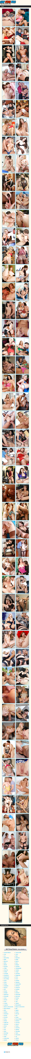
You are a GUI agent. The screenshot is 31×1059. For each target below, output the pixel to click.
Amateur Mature (7, 952)
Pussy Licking (18, 1019)
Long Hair (6, 1005)
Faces (17, 978)
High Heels (6, 994)
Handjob (5, 992)
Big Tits (17, 961)
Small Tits (18, 1027)
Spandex (17, 1029)
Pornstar (6, 1017)
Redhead (17, 1020)
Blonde (5, 964)
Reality (5, 1020)
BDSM (17, 959)
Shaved (17, 1024)
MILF (16, 1008)
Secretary (18, 1022)
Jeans (5, 998)
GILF (5, 989)
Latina (17, 999)
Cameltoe (17, 966)
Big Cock (6, 961)
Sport (5, 1031)
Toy (16, 1036)
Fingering (17, 982)
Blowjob (17, 964)
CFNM (5, 968)
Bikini (5, 963)
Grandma (17, 989)
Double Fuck (6, 977)
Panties (17, 1012)
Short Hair (6, 1024)
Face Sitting (6, 978)
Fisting (5, 984)
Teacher (5, 1034)
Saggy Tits (6, 1022)
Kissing (17, 998)
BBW (5, 959)
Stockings (6, 1033)
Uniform (17, 1038)
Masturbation (18, 1005)
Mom (5, 1010)
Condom (17, 970)
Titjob (5, 1036)
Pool (16, 1015)
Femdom (17, 980)
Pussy (5, 1019)
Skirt (5, 1027)
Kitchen (5, 999)
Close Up (6, 970)
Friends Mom (18, 984)
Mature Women (7, 1008)
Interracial (18, 996)
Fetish (5, 982)
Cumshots (18, 973)
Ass (5, 956)
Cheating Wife (18, 968)
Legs (17, 1001)
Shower (17, 1026)
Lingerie (17, 1003)
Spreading (18, 1031)
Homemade (18, 994)
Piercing (17, 1013)
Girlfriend (17, 985)
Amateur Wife (18, 952)
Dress (17, 977)
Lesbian (5, 1003)
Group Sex (18, 987)
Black (17, 963)
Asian (17, 954)
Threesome (18, 1034)
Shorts (5, 1026)
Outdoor (5, 1012)
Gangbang (6, 985)
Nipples (17, 1010)
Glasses (5, 987)
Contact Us (7, 1052)
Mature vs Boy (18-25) (8, 1006)
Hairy (17, 991)
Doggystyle (18, 975)
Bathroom (18, 957)
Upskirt (5, 1040)
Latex (5, 1001)
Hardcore (17, 992)
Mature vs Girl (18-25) (20, 1006)
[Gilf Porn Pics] (8, 3)
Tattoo (17, 1033)
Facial (5, 980)
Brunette (6, 966)
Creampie (6, 973)
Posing (17, 1017)
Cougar (17, 971)
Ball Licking (6, 957)
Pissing (5, 1015)
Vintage (17, 1040)
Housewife (6, 996)
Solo (5, 1029)
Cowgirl (5, 971)
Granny (5, 991)
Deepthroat (6, 975)
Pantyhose (6, 1013)
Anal (5, 954)
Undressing (6, 1038)
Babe (17, 956)
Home (2, 6)
